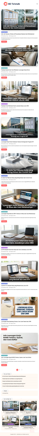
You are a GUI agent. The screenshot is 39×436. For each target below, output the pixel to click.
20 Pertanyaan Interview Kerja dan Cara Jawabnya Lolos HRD (16, 249)
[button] (22, 370)
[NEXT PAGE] (22, 370)
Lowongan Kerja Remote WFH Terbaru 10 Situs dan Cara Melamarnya (18, 213)
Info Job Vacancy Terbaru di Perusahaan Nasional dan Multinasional (17, 34)
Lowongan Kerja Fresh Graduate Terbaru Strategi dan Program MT (17, 141)
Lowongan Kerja (4, 32)
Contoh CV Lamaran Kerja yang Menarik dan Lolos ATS (14, 285)
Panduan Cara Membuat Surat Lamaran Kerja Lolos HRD (15, 106)
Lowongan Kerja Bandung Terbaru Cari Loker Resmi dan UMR (16, 321)
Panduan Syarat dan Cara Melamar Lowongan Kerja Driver (15, 70)
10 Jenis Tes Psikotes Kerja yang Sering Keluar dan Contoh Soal (16, 177)
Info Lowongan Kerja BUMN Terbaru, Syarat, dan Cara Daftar (16, 357)
